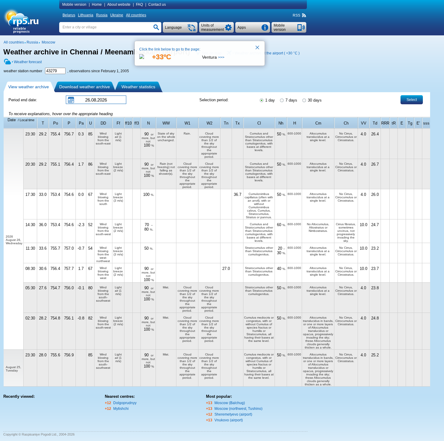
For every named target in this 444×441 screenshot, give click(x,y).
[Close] (257, 48)
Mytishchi (121, 409)
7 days (290, 100)
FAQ (139, 4)
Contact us (157, 4)
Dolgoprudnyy (125, 403)
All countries (136, 15)
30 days (314, 100)
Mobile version (74, 4)
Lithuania (85, 15)
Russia (102, 15)
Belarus (69, 15)
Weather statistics (138, 86)
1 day (269, 100)
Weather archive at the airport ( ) (267, 53)
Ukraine (116, 15)
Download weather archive (84, 86)
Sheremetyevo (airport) (233, 414)
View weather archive (28, 86)
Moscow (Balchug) (229, 403)
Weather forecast (28, 62)
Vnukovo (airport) (228, 420)
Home (97, 4)
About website (118, 4)
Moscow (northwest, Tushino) (238, 409)
